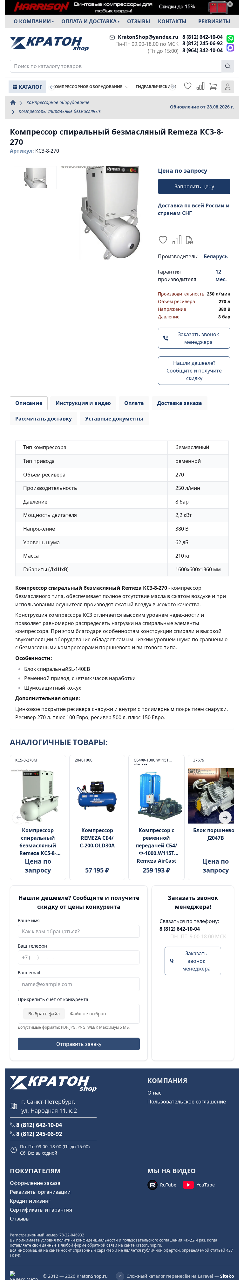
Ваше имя (29, 920)
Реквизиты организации (40, 1191)
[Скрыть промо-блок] (230, 4)
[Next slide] (172, 87)
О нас (154, 1092)
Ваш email (29, 973)
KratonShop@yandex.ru (148, 36)
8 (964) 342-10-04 (202, 50)
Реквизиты (214, 21)
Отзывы (138, 21)
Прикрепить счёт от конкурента (53, 999)
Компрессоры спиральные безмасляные (60, 111)
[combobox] (122, 66)
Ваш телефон (32, 946)
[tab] (29, 403)
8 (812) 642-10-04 (202, 36)
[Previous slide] (52, 87)
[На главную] (49, 44)
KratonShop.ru (92, 1276)
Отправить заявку (78, 1043)
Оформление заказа (35, 1182)
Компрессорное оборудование (57, 102)
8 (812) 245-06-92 (202, 43)
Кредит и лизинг (30, 1200)
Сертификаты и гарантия (41, 1209)
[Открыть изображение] (106, 213)
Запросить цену (194, 186)
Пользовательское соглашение (186, 1101)
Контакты (172, 21)
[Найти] (227, 66)
